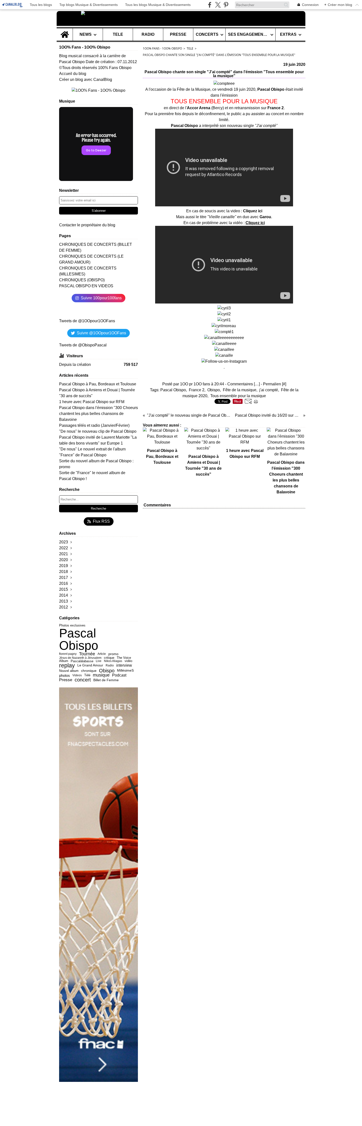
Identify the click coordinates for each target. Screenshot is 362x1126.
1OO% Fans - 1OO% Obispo (162, 48)
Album (63, 661)
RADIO (148, 34)
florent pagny (68, 653)
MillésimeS (125, 670)
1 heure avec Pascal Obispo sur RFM (91, 402)
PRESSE (178, 34)
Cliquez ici (252, 211)
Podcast (119, 675)
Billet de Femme (106, 680)
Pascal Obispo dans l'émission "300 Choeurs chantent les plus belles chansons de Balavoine (98, 414)
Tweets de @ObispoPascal (83, 345)
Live (98, 661)
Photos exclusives (72, 625)
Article (102, 653)
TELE (118, 34)
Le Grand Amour (90, 665)
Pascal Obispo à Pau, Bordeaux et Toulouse (97, 384)
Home (65, 30)
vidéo (128, 661)
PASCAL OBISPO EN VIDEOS (86, 286)
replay (67, 665)
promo (113, 654)
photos (64, 675)
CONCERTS (207, 34)
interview (124, 665)
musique (101, 675)
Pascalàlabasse (82, 661)
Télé (87, 675)
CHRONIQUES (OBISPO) (82, 280)
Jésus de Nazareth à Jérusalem (80, 657)
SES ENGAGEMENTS (248, 34)
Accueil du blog (72, 73)
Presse (65, 680)
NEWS (86, 34)
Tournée (87, 654)
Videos (77, 675)
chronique (89, 670)
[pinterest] (226, 5)
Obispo (107, 670)
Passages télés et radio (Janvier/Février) (94, 425)
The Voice (124, 657)
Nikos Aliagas (113, 661)
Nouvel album (69, 670)
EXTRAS (288, 34)
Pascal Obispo (78, 639)
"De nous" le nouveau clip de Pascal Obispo (97, 431)
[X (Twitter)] (218, 5)
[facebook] (210, 5)
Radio (110, 665)
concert (83, 680)
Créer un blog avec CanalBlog (85, 79)
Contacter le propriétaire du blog (87, 225)
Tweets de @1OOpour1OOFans (87, 321)
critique (109, 657)
